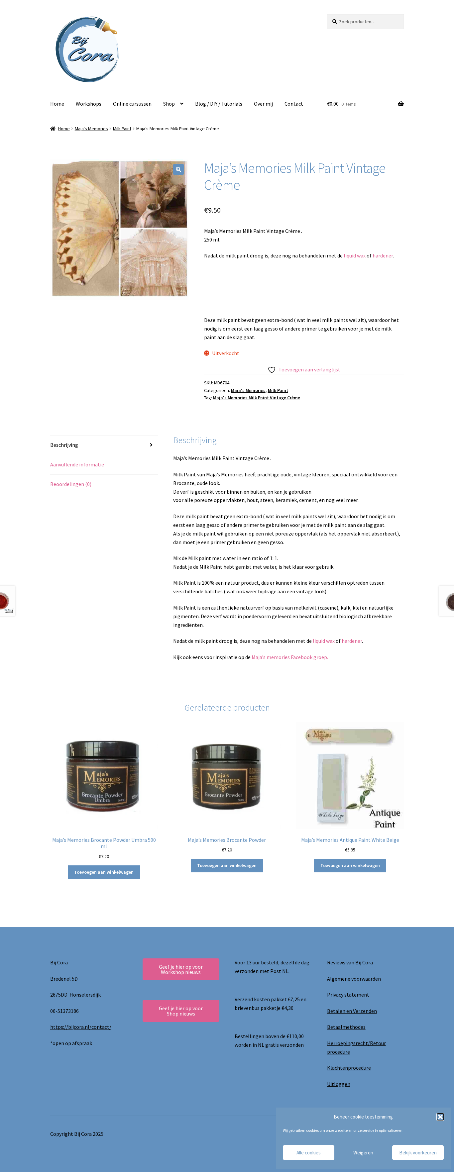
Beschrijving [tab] (64, 444)
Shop (169, 103)
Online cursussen (132, 103)
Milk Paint (122, 129)
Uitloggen (338, 1084)
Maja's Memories (91, 129)
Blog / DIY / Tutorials (218, 103)
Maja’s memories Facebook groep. (290, 657)
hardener (383, 255)
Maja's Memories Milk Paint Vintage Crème (256, 398)
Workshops (88, 103)
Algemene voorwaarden (354, 978)
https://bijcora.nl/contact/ (80, 1027)
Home (57, 103)
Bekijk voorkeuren (418, 1152)
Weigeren (363, 1152)
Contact (293, 103)
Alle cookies (308, 1152)
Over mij (263, 103)
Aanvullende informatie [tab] (77, 464)
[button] (440, 1117)
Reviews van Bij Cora (350, 962)
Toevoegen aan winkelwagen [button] (104, 872)
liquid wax (355, 255)
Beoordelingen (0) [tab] (70, 484)
